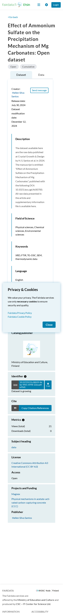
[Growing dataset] (25, 376)
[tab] (21, 75)
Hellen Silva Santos (22, 517)
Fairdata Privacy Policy (20, 312)
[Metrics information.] (23, 419)
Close (49, 324)
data (13, 447)
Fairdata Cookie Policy (19, 316)
